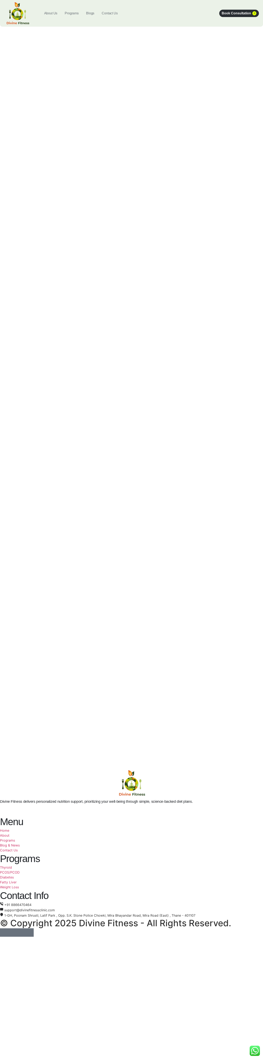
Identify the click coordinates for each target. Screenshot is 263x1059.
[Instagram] (21, 932)
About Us (51, 13)
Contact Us (110, 13)
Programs (72, 13)
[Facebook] (4, 932)
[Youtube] (29, 932)
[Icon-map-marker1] (12, 932)
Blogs (90, 13)
